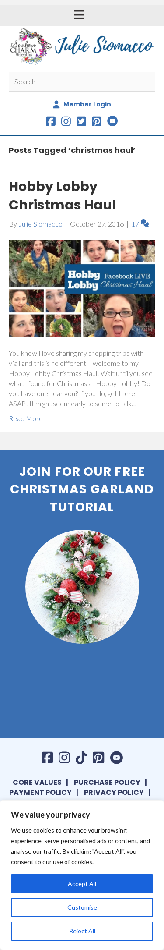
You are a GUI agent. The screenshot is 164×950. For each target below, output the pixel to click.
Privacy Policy (114, 792)
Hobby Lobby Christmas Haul (62, 195)
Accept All (82, 883)
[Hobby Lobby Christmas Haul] (82, 287)
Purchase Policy (107, 782)
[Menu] (79, 14)
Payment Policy (40, 792)
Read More (26, 418)
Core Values (37, 782)
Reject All (82, 931)
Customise (82, 907)
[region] (82, 875)
